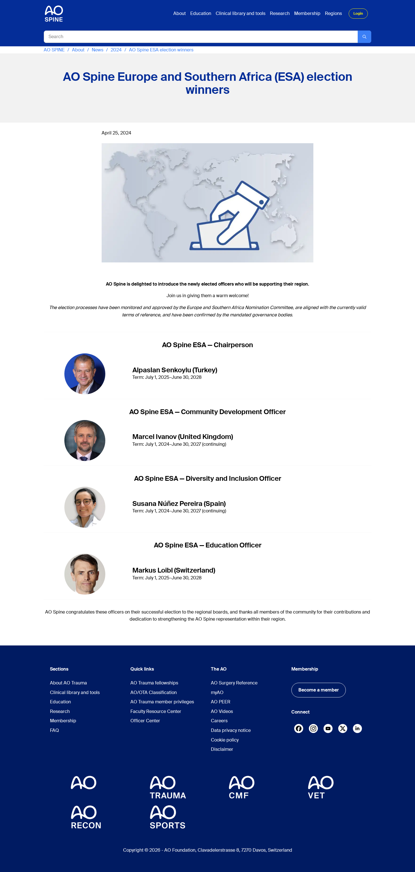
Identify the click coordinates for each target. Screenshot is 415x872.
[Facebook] (298, 730)
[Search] (364, 37)
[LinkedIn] (357, 728)
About (78, 50)
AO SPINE (54, 50)
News (97, 50)
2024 (116, 50)
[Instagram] (313, 730)
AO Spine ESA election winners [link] (161, 50)
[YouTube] (328, 728)
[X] (343, 730)
